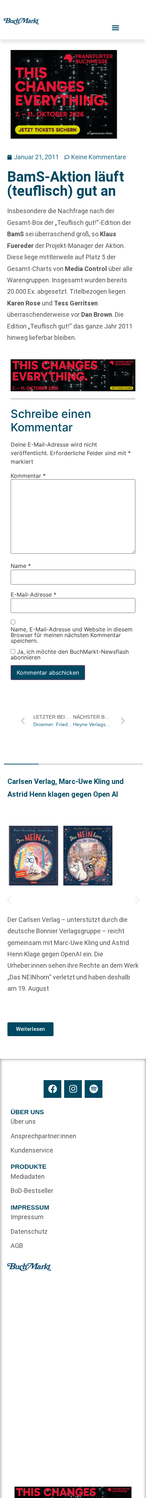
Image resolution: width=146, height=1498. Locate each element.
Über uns (23, 1121)
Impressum (27, 1217)
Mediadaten (28, 1176)
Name (21, 566)
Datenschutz (29, 1231)
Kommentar (28, 475)
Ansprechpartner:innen (42, 1136)
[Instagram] (73, 1089)
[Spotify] (93, 1089)
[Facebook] (52, 1089)
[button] (9, 900)
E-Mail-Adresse (33, 594)
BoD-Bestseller (32, 1190)
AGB (17, 1245)
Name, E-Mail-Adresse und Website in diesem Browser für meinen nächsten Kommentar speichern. (72, 634)
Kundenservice (32, 1150)
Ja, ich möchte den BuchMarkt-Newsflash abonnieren (70, 654)
